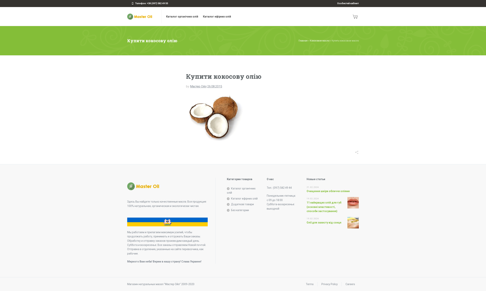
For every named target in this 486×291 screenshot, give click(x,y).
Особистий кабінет (348, 3)
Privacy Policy (329, 284)
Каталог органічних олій (241, 190)
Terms (310, 284)
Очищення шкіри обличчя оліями (328, 191)
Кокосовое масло (319, 40)
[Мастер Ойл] (142, 16)
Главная (303, 40)
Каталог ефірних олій (244, 198)
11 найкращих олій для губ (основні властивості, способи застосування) (324, 207)
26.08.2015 (214, 86)
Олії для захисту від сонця (324, 222)
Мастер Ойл (198, 86)
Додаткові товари (242, 204)
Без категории (240, 210)
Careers (350, 284)
